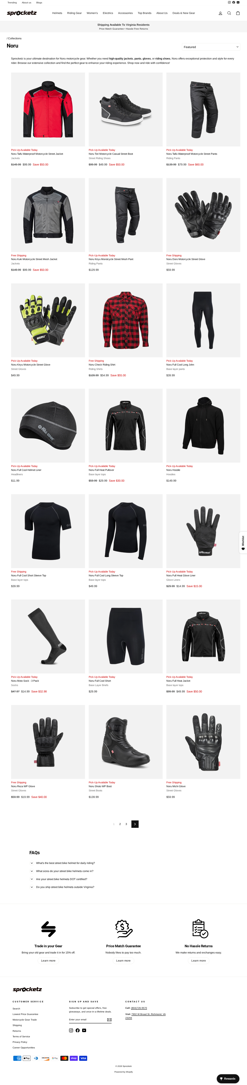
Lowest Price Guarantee (25, 1014)
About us (26, 2)
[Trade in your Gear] (48, 929)
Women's (92, 13)
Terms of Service (21, 1036)
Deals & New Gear (184, 13)
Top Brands (144, 13)
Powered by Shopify (123, 1072)
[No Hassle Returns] (198, 929)
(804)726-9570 (139, 1008)
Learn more (48, 960)
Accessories (125, 13)
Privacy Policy (20, 1042)
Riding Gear (74, 13)
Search (16, 1008)
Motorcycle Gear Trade (25, 1019)
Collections (15, 38)
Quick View (48, 142)
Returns (17, 1031)
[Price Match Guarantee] (123, 929)
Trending (12, 2)
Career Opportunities (24, 1047)
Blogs (39, 2)
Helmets (57, 13)
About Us (162, 13)
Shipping (17, 1025)
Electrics (108, 13)
